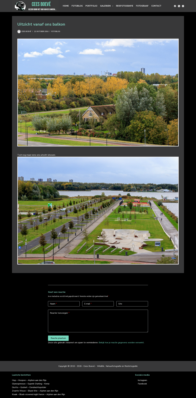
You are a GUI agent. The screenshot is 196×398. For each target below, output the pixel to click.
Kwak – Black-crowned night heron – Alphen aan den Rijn (38, 394)
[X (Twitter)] (179, 6)
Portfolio (91, 6)
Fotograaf (142, 6)
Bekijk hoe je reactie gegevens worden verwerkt (121, 342)
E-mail (88, 303)
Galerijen (105, 6)
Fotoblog (77, 6)
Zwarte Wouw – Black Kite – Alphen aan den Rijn (35, 390)
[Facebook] (175, 6)
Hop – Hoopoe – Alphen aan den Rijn (29, 380)
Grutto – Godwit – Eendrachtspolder (29, 387)
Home (66, 6)
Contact (156, 6)
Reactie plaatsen (58, 338)
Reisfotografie (124, 6)
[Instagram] (183, 6)
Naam (53, 303)
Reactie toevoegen (59, 313)
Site (120, 303)
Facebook (142, 383)
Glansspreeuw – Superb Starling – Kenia (30, 383)
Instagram (142, 380)
